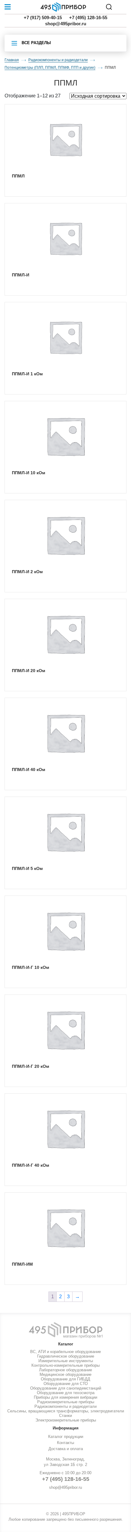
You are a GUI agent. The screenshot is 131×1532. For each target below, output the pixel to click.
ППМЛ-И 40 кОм (28, 769)
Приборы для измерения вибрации (65, 1397)
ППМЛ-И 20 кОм (28, 670)
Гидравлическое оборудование (65, 1356)
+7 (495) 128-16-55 (88, 17)
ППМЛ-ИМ (22, 1264)
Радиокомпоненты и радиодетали (58, 60)
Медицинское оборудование (65, 1374)
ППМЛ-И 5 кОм (27, 868)
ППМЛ (18, 176)
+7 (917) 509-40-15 (43, 17)
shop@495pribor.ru (65, 23)
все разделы (36, 42)
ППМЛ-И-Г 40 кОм (30, 1165)
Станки (65, 1415)
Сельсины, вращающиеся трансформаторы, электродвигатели (65, 1411)
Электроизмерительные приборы (65, 1420)
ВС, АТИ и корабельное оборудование (65, 1351)
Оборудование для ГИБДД (65, 1379)
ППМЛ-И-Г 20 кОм (30, 1066)
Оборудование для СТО (66, 1383)
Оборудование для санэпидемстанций (65, 1388)
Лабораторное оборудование (65, 1370)
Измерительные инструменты (65, 1360)
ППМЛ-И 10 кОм (28, 472)
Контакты (65, 1442)
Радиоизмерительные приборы (65, 1402)
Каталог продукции (65, 1436)
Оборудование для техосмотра (65, 1392)
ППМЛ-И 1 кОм (27, 373)
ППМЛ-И (20, 274)
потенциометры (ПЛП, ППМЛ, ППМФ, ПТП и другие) (50, 67)
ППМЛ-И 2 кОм (27, 571)
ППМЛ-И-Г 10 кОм (30, 967)
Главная (12, 60)
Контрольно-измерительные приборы (65, 1365)
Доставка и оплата (65, 1448)
